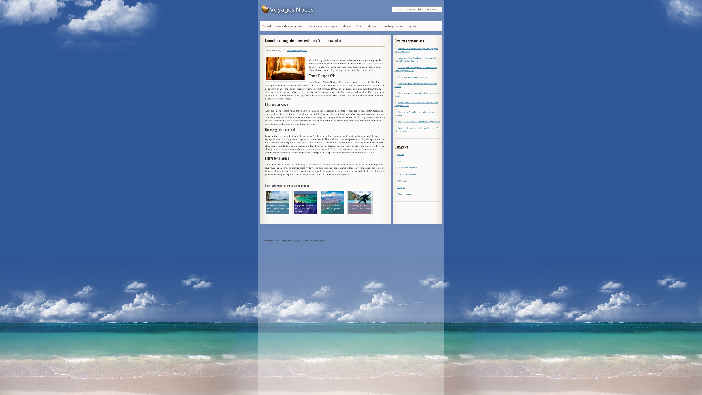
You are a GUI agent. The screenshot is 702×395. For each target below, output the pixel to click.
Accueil (266, 26)
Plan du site (433, 9)
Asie (358, 26)
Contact (399, 9)
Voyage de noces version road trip (412, 76)
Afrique (346, 26)
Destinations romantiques (322, 26)
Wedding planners (392, 26)
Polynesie (372, 26)
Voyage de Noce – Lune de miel (294, 240)
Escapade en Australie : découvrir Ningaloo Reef (419, 121)
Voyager (413, 26)
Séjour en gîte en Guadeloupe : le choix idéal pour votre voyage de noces (415, 59)
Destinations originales (289, 26)
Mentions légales (415, 9)
